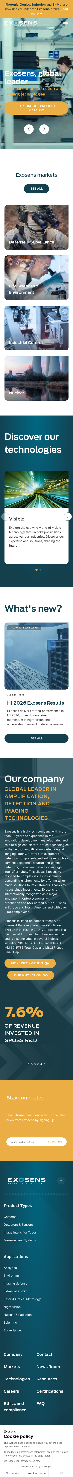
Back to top (61, 1181)
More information (27, 963)
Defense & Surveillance (31, 242)
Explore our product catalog (37, 108)
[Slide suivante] (44, 129)
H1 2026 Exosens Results (35, 703)
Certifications (49, 1391)
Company (13, 1354)
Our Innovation (27, 975)
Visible (16, 519)
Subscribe (55, 1141)
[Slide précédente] (29, 129)
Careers (11, 1391)
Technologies (17, 1379)
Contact (44, 1354)
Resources (46, 1379)
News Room (48, 1367)
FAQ (40, 1403)
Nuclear (16, 393)
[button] (68, 517)
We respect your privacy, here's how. (22, 1461)
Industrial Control (26, 342)
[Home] (20, 23)
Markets (12, 1367)
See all (37, 188)
